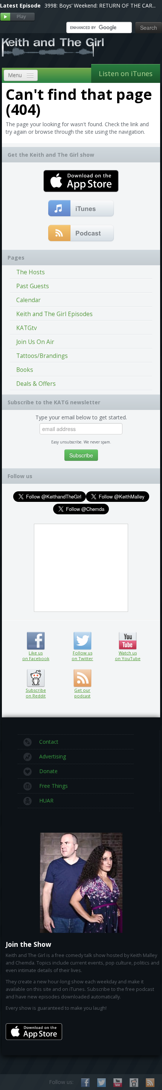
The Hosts (30, 272)
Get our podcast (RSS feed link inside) (82, 678)
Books (24, 370)
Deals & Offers (36, 384)
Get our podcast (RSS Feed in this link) (81, 233)
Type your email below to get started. (81, 417)
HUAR (46, 800)
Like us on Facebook (35, 641)
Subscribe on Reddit (35, 678)
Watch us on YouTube (127, 641)
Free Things (53, 785)
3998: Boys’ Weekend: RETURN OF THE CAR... (100, 5)
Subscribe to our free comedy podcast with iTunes (81, 208)
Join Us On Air (35, 342)
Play (17, 17)
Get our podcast (82, 693)
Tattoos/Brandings (42, 356)
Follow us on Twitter (82, 641)
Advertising (52, 756)
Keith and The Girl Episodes (54, 314)
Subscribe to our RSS (150, 1082)
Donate (48, 771)
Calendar (28, 300)
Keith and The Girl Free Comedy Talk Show (53, 47)
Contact (48, 741)
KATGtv (26, 328)
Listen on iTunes (126, 73)
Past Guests (32, 286)
